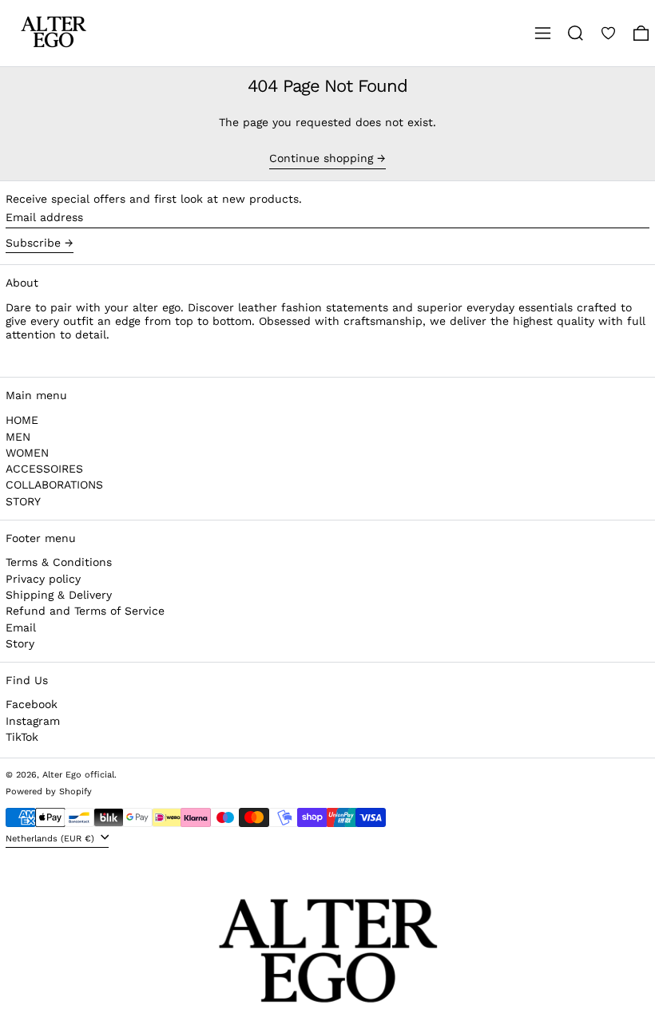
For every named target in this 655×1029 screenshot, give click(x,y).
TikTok (22, 736)
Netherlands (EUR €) (51, 838)
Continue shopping (321, 158)
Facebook (32, 704)
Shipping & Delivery (59, 594)
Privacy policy (43, 578)
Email (21, 627)
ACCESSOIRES (44, 468)
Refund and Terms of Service (85, 610)
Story (20, 643)
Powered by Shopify (49, 791)
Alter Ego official (78, 775)
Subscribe (33, 242)
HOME (22, 420)
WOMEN (27, 452)
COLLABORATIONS (54, 484)
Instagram (33, 720)
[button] (575, 33)
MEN (18, 436)
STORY (23, 501)
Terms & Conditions (59, 562)
